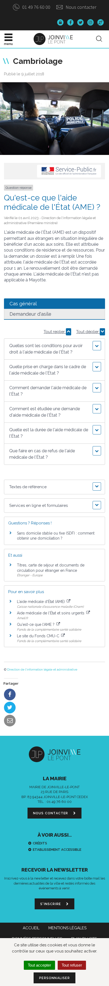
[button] (54, 349)
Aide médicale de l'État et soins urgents (51, 613)
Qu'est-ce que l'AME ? (36, 624)
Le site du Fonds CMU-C (38, 636)
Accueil (31, 928)
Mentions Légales (67, 928)
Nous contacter (80, 7)
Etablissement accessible (57, 850)
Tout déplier (88, 331)
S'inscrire (51, 904)
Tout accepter (39, 965)
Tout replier (55, 331)
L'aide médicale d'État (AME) (41, 601)
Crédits (40, 843)
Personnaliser (54, 978)
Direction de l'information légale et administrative (42, 669)
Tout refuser (72, 965)
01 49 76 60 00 (35, 7)
